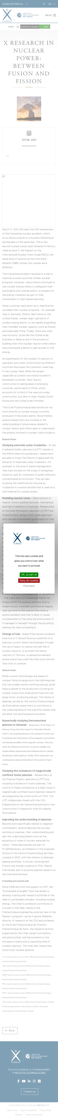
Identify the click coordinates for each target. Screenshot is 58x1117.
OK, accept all (29, 574)
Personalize (29, 585)
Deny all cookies (29, 580)
